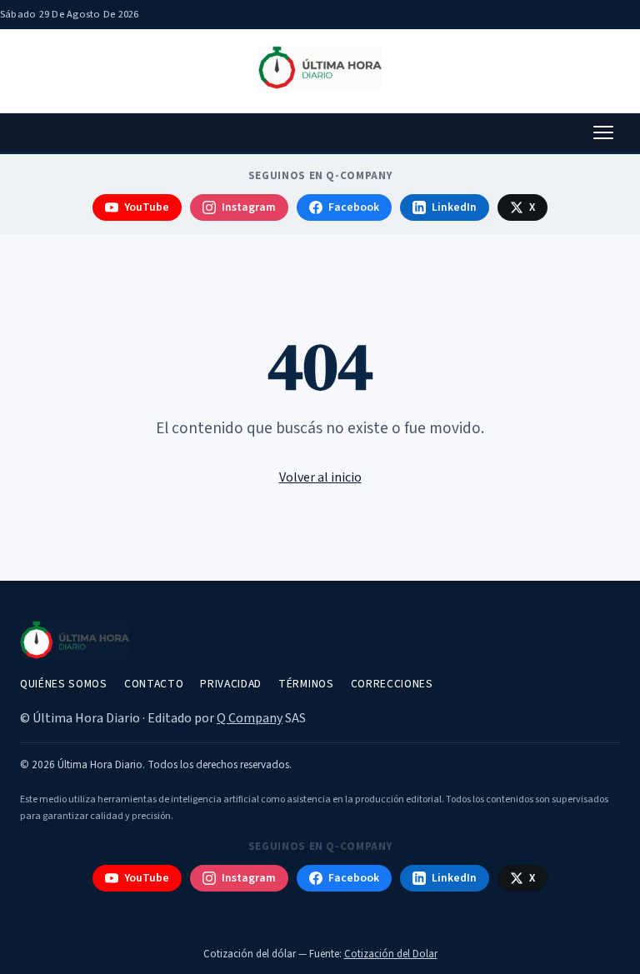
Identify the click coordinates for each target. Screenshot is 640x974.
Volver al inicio (320, 477)
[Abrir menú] (603, 132)
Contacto (153, 684)
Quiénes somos (64, 684)
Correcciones (392, 684)
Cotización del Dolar (391, 954)
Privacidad (231, 684)
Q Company (249, 718)
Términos (305, 684)
